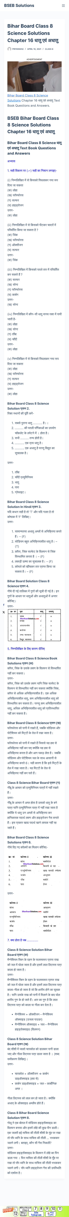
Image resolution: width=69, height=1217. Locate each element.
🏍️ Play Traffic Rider (50, 1214)
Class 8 (49, 49)
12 (15, 1214)
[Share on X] (3, 612)
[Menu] (63, 5)
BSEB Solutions (19, 5)
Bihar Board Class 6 (25, 1208)
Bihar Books (23, 1214)
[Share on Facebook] (3, 605)
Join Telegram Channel (36, 1214)
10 (53, 1209)
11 (60, 1209)
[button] (34, 1211)
